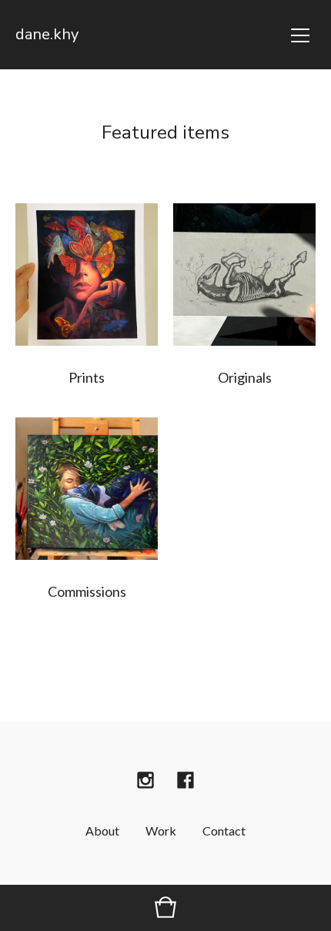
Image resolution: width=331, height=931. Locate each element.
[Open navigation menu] (300, 34)
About (102, 830)
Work (160, 830)
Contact (224, 830)
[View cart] (165, 908)
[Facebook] (185, 780)
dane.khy (47, 34)
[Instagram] (145, 780)
